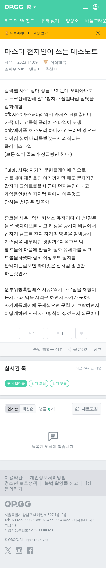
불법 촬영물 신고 (61, 483)
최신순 (28, 408)
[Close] (98, 33)
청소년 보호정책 (21, 483)
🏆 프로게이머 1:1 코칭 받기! (26, 33)
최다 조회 (38, 383)
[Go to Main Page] (14, 7)
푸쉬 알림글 (16, 383)
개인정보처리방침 (48, 477)
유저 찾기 (50, 20)
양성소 (72, 20)
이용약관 (14, 477)
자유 (8, 62)
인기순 (13, 408)
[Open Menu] (95, 7)
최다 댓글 (59, 383)
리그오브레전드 (19, 20)
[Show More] (31, 7)
